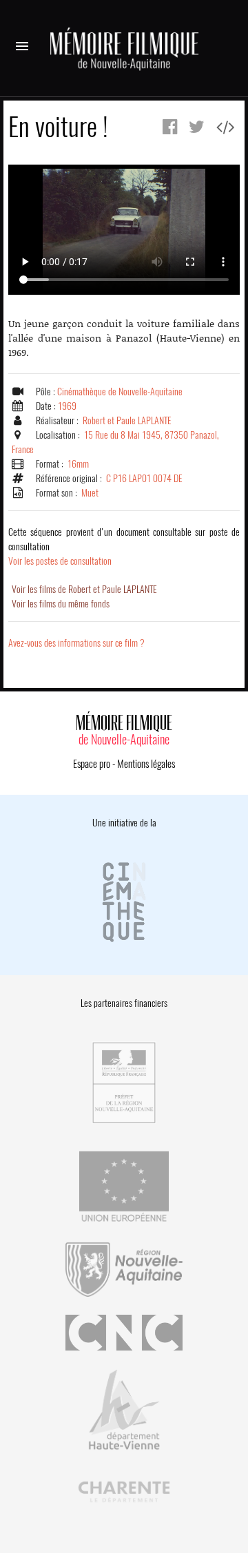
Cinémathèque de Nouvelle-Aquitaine (120, 391)
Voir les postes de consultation (124, 546)
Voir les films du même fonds (61, 603)
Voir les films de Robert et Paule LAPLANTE (84, 589)
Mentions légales (146, 764)
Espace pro (91, 764)
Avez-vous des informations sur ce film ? (76, 642)
